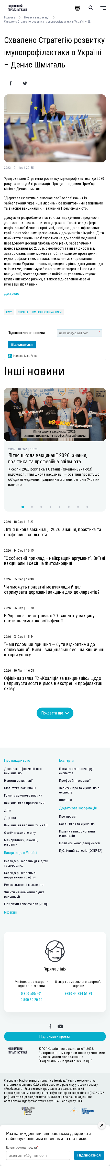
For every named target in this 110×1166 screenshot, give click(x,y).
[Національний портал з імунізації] (16, 7)
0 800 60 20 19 (32, 999)
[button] (22, 507)
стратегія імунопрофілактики (40, 312)
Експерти (66, 760)
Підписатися (22, 344)
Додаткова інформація (78, 808)
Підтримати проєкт (55, 1036)
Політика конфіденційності (79, 843)
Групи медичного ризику (23, 795)
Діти (7, 810)
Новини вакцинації (36, 17)
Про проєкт (67, 816)
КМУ (9, 312)
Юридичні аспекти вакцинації (26, 904)
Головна (9, 17)
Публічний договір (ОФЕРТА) (80, 851)
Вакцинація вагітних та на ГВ (26, 825)
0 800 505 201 (31, 993)
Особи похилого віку (20, 833)
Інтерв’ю (65, 800)
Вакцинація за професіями (24, 803)
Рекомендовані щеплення (23, 885)
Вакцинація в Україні (20, 852)
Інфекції (10, 912)
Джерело (11, 293)
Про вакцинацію (17, 760)
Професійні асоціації (74, 780)
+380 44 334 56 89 (78, 993)
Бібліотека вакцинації (20, 788)
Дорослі (10, 818)
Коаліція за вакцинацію (77, 824)
